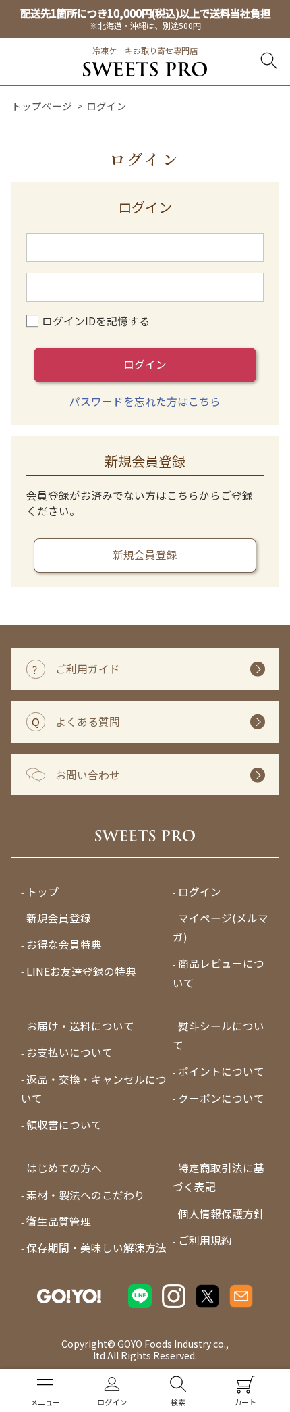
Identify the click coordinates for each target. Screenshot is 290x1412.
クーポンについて (221, 1098)
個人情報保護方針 (221, 1214)
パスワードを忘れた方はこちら (145, 401)
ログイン (145, 364)
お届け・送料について (80, 1026)
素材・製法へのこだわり (85, 1195)
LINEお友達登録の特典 (81, 971)
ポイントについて (221, 1072)
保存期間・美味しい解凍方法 (96, 1247)
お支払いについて (69, 1053)
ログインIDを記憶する (95, 321)
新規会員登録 (145, 555)
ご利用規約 (205, 1240)
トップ (42, 891)
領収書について (64, 1124)
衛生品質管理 (58, 1221)
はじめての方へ (64, 1168)
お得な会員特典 (64, 945)
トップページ (41, 106)
